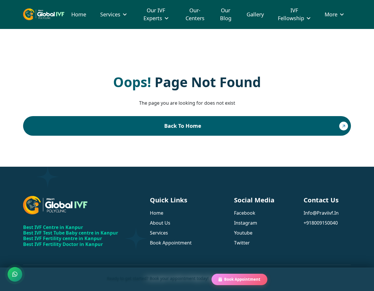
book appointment (171, 243)
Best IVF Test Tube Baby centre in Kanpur (70, 233)
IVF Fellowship (291, 14)
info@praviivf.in (321, 213)
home (156, 213)
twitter (242, 243)
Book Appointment (242, 279)
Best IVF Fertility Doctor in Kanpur (63, 244)
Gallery (255, 14)
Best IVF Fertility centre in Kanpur (62, 238)
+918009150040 (321, 223)
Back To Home (182, 125)
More (331, 14)
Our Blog (225, 14)
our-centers (195, 14)
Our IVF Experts (154, 14)
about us (160, 223)
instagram (245, 223)
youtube (243, 233)
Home (78, 14)
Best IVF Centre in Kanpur (53, 227)
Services (110, 14)
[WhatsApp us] (15, 274)
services (159, 233)
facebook (244, 213)
